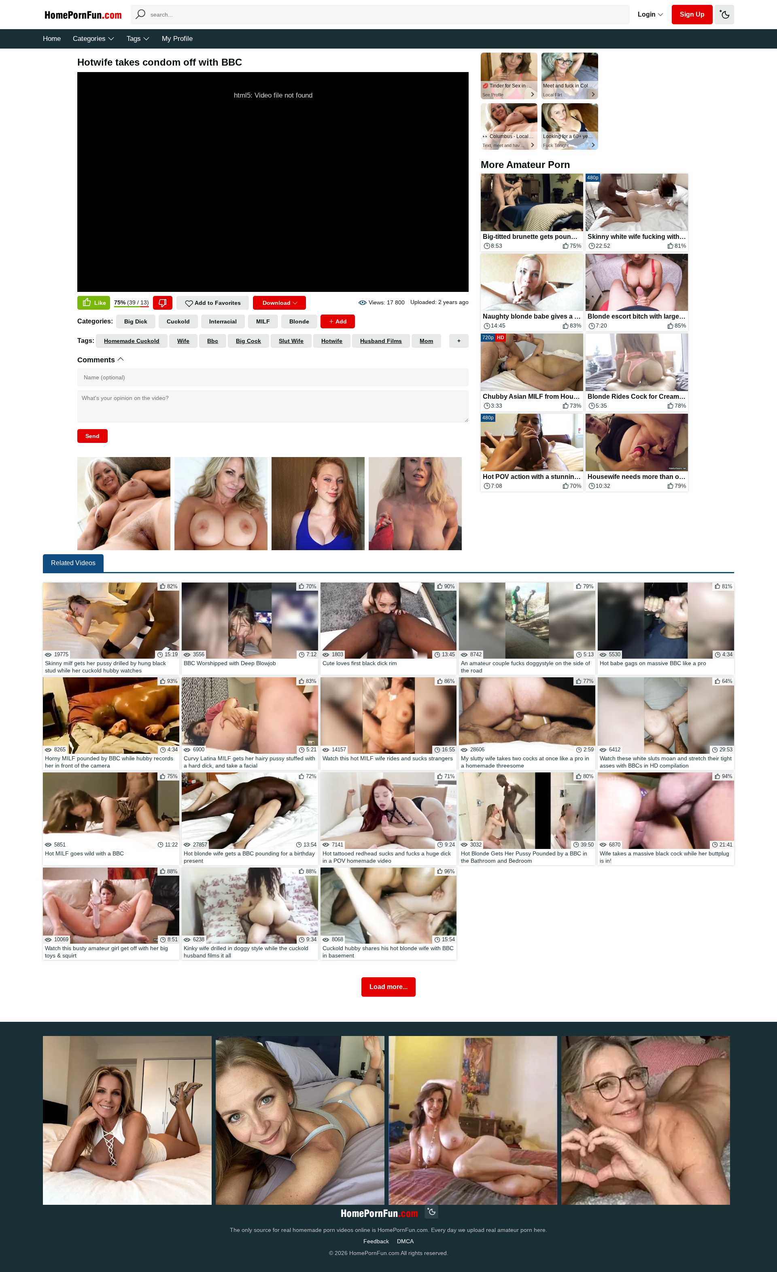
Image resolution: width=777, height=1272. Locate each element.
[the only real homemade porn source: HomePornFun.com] (379, 1213)
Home (52, 39)
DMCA (405, 1241)
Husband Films (381, 341)
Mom (426, 341)
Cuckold (178, 321)
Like (99, 303)
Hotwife (331, 341)
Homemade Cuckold (131, 341)
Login (647, 14)
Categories (89, 39)
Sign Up (692, 14)
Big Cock (248, 341)
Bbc (212, 341)
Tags (134, 39)
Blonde (299, 321)
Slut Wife (291, 341)
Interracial (223, 321)
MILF (263, 321)
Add (340, 321)
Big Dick (135, 321)
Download (276, 303)
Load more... (388, 986)
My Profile (177, 39)
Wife (183, 341)
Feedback (376, 1241)
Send (92, 436)
